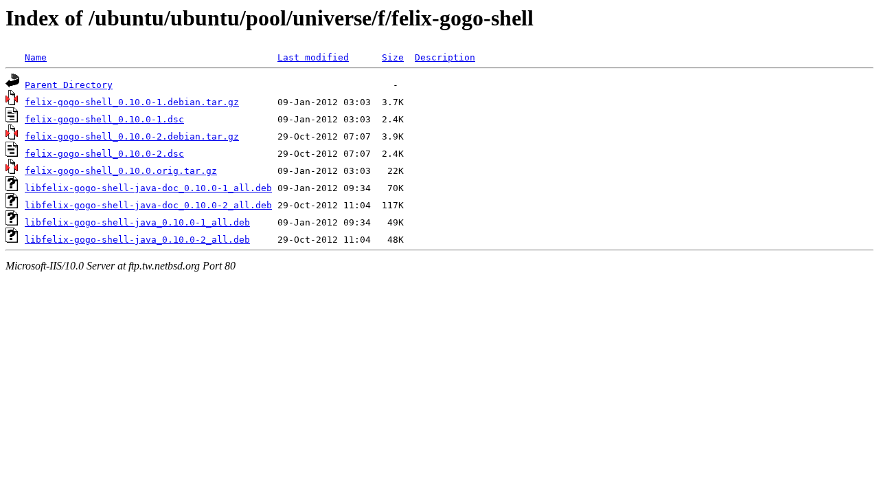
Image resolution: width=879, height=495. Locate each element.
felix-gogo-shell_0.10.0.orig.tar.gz (121, 171)
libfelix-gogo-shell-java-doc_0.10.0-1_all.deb (148, 188)
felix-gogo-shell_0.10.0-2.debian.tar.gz (132, 136)
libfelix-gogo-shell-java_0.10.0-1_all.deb (137, 222)
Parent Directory (69, 85)
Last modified (313, 57)
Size (393, 57)
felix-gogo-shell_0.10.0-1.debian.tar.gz (132, 102)
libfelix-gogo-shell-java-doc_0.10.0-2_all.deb (148, 205)
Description (445, 57)
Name (36, 57)
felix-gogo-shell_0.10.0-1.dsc (104, 119)
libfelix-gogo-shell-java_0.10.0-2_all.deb (137, 239)
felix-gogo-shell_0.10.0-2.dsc (104, 153)
